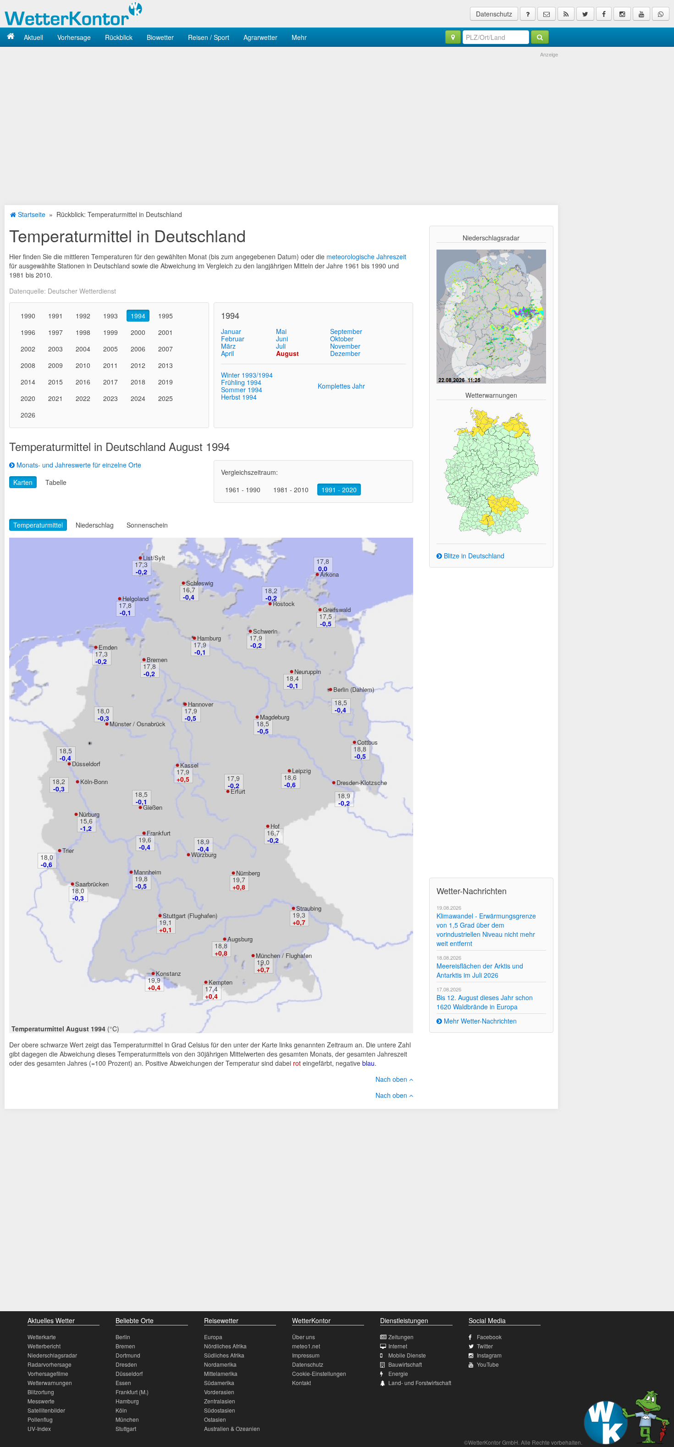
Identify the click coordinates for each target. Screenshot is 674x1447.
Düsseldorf (86, 763)
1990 (28, 315)
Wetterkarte (42, 1337)
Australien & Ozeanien (232, 1428)
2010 (83, 365)
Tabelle (55, 482)
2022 (83, 398)
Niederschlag (95, 524)
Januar (231, 331)
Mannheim (147, 872)
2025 (165, 398)
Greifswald (337, 609)
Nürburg (89, 814)
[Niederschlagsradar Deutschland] (491, 315)
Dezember (345, 353)
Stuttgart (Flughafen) (190, 915)
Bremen (157, 659)
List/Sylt (154, 557)
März (228, 346)
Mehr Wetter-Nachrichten (479, 1020)
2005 (110, 348)
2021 (55, 398)
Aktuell (33, 37)
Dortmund (128, 1355)
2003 (55, 348)
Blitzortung (41, 1392)
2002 (28, 348)
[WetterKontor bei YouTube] (641, 14)
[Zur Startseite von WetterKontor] (11, 37)
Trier (68, 850)
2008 (28, 365)
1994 (138, 315)
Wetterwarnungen (50, 1382)
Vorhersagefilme (48, 1373)
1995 (165, 315)
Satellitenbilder (46, 1410)
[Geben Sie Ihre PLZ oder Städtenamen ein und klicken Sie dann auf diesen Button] (540, 37)
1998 (83, 332)
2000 (138, 332)
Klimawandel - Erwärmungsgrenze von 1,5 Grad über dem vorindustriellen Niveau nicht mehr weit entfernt (486, 929)
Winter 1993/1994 (247, 374)
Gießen (152, 807)
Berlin (123, 1337)
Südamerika (219, 1382)
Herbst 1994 (239, 396)
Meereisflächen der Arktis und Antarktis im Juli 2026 (479, 970)
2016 (83, 381)
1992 (83, 315)
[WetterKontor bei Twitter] (585, 14)
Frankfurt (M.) (132, 1392)
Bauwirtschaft (405, 1364)
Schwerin (265, 631)
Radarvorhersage (50, 1364)
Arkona (329, 574)
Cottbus (367, 742)
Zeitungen (401, 1337)
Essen (123, 1382)
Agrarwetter (260, 37)
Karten (23, 482)
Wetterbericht (44, 1346)
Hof (275, 826)
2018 (138, 381)
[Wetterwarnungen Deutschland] (491, 470)
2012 (138, 365)
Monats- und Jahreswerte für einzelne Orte (78, 464)
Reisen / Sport (208, 37)
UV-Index (39, 1428)
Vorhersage (74, 37)
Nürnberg (248, 872)
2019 (165, 381)
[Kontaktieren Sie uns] (546, 14)
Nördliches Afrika (225, 1346)
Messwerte (41, 1401)
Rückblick (119, 37)
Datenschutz (494, 13)
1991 (55, 315)
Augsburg (240, 939)
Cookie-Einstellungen (319, 1373)
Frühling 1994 (241, 382)
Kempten (220, 982)
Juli (281, 346)
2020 (28, 398)
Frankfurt (159, 833)
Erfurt (238, 791)
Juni (282, 338)
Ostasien (215, 1419)
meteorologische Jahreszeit (366, 256)
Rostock (284, 603)
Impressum (306, 1355)
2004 (83, 348)
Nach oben (392, 1079)
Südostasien (219, 1410)
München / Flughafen (284, 955)
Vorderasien (219, 1392)
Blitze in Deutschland (473, 555)
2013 (165, 365)
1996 (28, 332)
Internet (397, 1346)
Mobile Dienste (407, 1355)
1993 (110, 315)
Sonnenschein (147, 524)
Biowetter (160, 37)
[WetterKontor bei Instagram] (622, 14)
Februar (232, 338)
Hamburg (209, 638)
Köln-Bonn (94, 781)
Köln (121, 1410)
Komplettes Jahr (341, 385)
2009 (55, 365)
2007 (165, 348)
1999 (110, 332)
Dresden (126, 1364)
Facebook (489, 1337)
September (346, 331)
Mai (281, 331)
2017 (110, 381)
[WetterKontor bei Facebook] (604, 14)
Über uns (303, 1337)
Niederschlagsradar (52, 1355)
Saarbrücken (92, 883)
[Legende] (528, 14)
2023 (110, 398)
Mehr (299, 37)
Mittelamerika (221, 1373)
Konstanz (168, 973)
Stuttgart (126, 1428)
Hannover (200, 704)
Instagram (489, 1355)
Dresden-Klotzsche (362, 782)
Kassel (189, 765)
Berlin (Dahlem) (353, 689)
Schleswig (199, 583)
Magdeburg (274, 716)
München (127, 1419)
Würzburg (203, 854)
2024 (138, 398)
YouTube (488, 1364)
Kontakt (301, 1382)
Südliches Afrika (224, 1355)
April (227, 353)
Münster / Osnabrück (138, 723)
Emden (108, 647)
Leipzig (301, 770)
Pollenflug (40, 1419)
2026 (28, 414)
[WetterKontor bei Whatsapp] (660, 14)
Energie (398, 1373)
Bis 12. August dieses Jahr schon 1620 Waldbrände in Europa (484, 1002)
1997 (55, 332)
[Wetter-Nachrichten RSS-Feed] (566, 14)
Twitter (485, 1346)
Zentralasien (219, 1401)
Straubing (308, 908)
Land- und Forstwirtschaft (419, 1382)
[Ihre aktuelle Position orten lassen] (453, 37)
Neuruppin (307, 671)
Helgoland (135, 598)
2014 (28, 381)
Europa (213, 1337)
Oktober (342, 338)
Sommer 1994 (241, 389)
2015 (55, 381)
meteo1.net (306, 1346)
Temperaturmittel (38, 524)
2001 (165, 332)
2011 (110, 365)
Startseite (30, 214)
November (345, 346)
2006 (138, 348)
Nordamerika (220, 1364)
